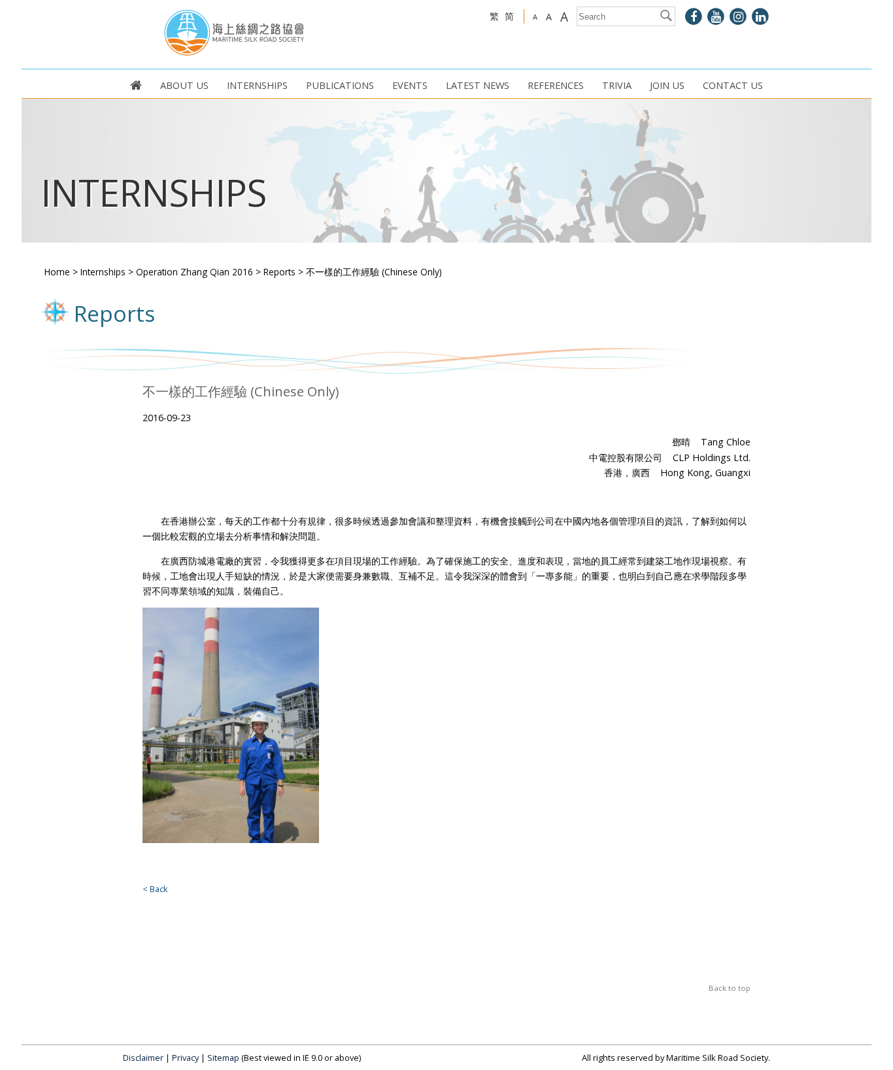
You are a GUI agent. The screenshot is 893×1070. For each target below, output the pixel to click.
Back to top (729, 988)
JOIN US (667, 85)
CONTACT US (733, 85)
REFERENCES (556, 85)
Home (57, 272)
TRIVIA (617, 85)
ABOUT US (184, 85)
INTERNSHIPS (257, 85)
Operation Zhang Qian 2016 (194, 272)
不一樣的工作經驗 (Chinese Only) (374, 272)
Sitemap (223, 1057)
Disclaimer (143, 1057)
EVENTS (410, 85)
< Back (155, 889)
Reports (279, 272)
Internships (103, 272)
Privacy (185, 1057)
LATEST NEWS (477, 85)
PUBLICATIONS (340, 85)
